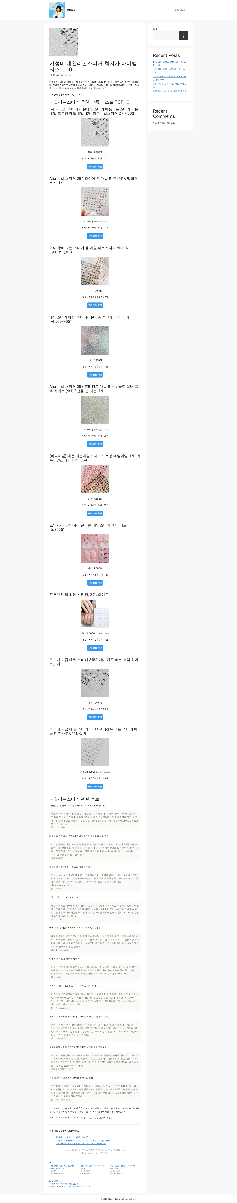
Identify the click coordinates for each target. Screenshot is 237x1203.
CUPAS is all (179, 10)
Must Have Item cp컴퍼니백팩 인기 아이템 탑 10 (71, 1186)
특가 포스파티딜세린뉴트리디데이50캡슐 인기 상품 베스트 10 (85, 1140)
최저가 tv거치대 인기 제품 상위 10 (72, 1137)
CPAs (71, 10)
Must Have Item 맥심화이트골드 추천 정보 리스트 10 (81, 1143)
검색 (155, 29)
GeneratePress (129, 1199)
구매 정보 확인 (95, 166)
